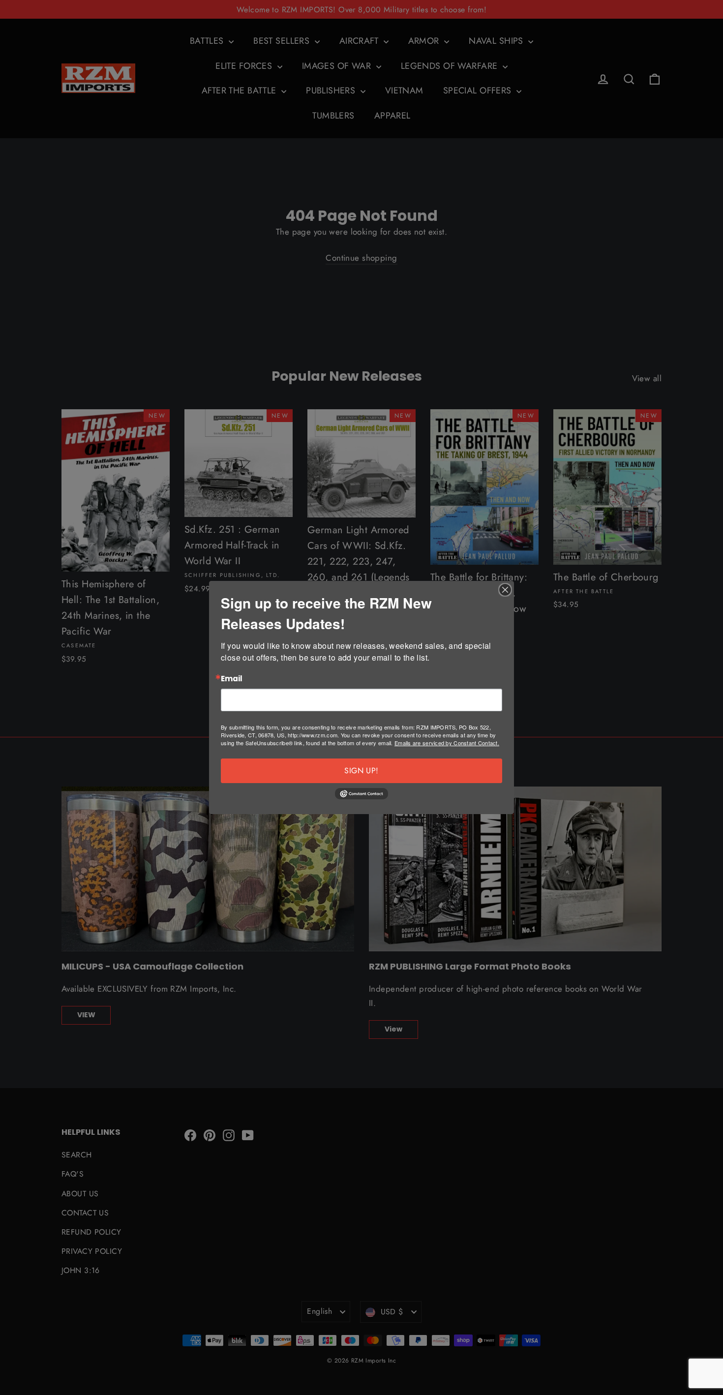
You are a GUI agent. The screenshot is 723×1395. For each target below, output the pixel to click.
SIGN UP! (361, 770)
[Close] (505, 590)
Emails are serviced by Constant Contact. (446, 743)
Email (231, 679)
